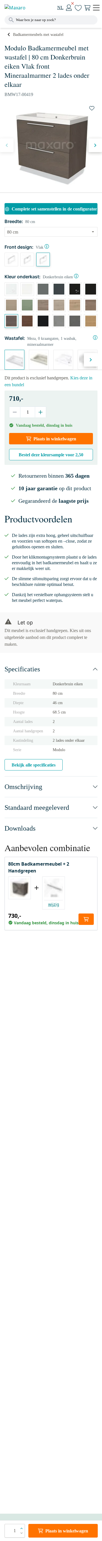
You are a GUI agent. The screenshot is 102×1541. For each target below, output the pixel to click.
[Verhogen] (40, 412)
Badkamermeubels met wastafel (38, 34)
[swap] (91, 108)
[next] (95, 145)
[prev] (7, 145)
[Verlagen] (14, 412)
